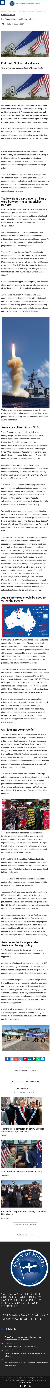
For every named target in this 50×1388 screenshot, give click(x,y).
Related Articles (24, 1089)
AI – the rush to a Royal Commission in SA (21, 1171)
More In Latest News (24, 1092)
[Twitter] (25, 1386)
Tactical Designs (25, 1383)
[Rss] (29, 1386)
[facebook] (7, 1059)
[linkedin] (29, 1059)
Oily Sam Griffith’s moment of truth (25, 1079)
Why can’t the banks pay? (25, 1069)
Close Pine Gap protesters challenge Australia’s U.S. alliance (24, 1212)
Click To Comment (25, 1235)
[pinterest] (25, 1059)
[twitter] (12, 1059)
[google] (16, 1059)
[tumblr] (34, 1059)
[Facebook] (20, 1386)
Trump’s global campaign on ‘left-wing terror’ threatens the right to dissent (22, 1130)
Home (3, 11)
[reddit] (20, 1059)
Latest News (12, 11)
